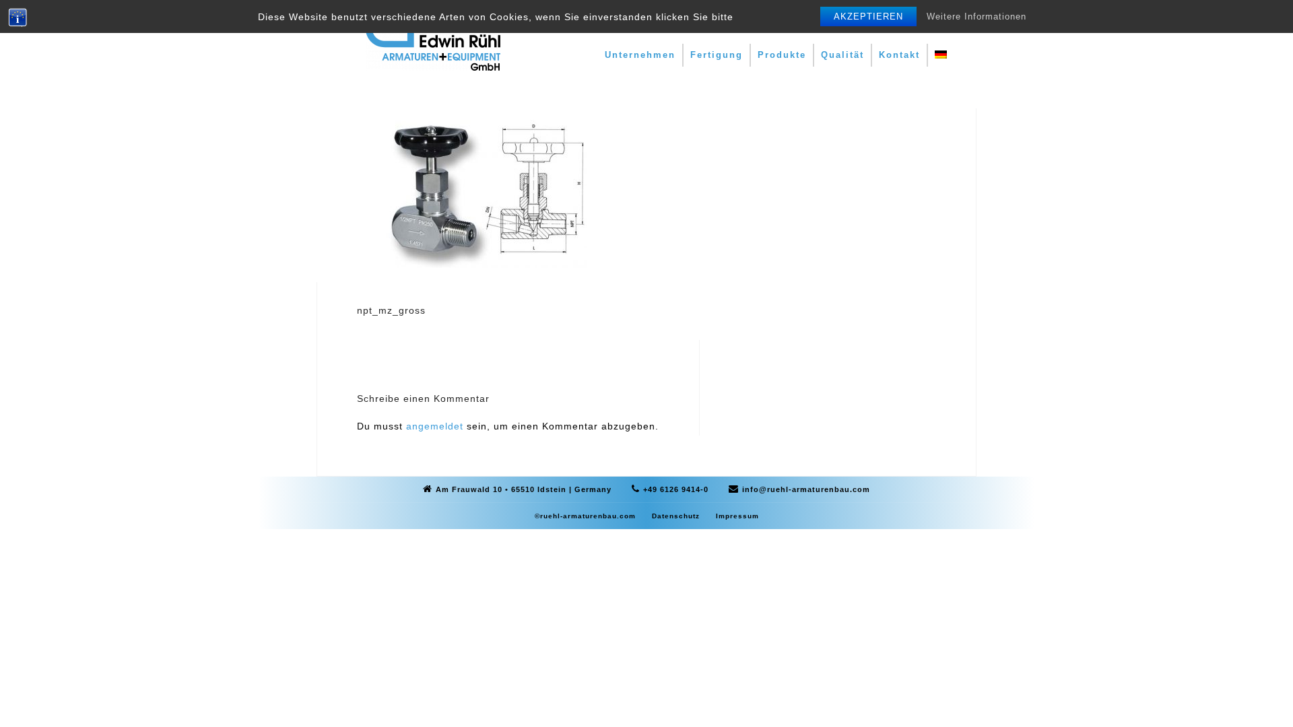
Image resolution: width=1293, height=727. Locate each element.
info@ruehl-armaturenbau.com (806, 489)
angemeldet (434, 426)
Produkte (782, 55)
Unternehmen (640, 55)
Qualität (842, 55)
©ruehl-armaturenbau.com (585, 516)
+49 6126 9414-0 (675, 489)
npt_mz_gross (391, 310)
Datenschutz (676, 516)
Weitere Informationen (976, 16)
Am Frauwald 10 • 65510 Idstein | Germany (523, 489)
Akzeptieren (868, 16)
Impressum (737, 516)
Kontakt (899, 55)
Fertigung (716, 55)
